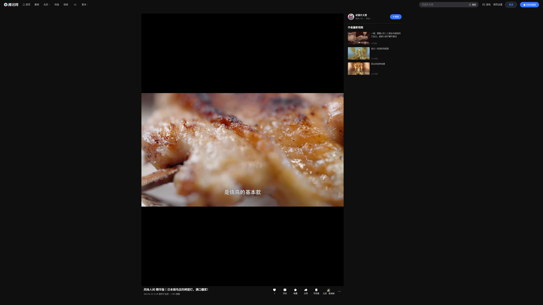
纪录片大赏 (361, 15)
